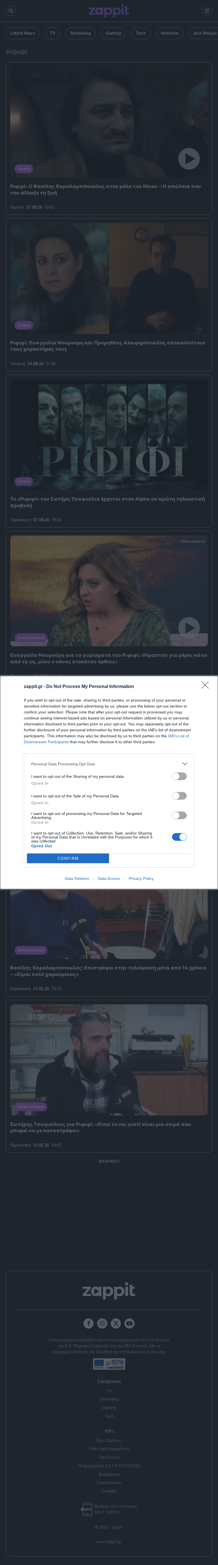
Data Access (109, 878)
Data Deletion (77, 878)
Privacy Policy (141, 878)
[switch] (179, 776)
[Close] (207, 686)
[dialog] (109, 782)
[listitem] (109, 764)
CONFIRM (68, 858)
